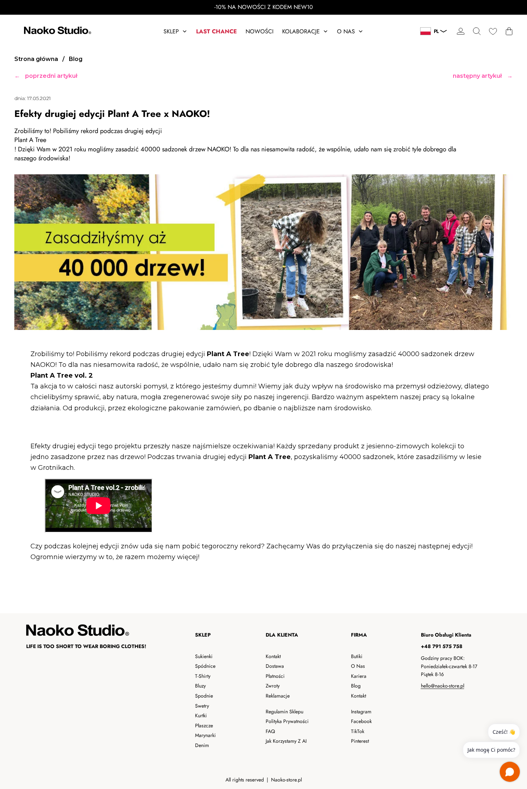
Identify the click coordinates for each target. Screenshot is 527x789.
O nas (358, 666)
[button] (477, 31)
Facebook (361, 721)
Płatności (275, 676)
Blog (356, 685)
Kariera (358, 676)
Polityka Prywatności (287, 721)
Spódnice (205, 666)
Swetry (202, 705)
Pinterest (360, 741)
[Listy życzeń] (493, 31)
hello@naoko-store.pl (442, 685)
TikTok (357, 731)
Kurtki (201, 715)
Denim (202, 745)
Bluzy (200, 685)
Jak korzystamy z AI (286, 741)
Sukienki (204, 656)
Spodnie (204, 695)
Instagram (361, 711)
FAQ (270, 731)
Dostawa (275, 666)
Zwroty (273, 685)
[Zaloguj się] (460, 31)
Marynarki (205, 735)
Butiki (356, 656)
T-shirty (202, 676)
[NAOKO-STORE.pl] (56, 31)
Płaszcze (204, 725)
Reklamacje (278, 695)
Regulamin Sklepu (284, 711)
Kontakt (273, 656)
